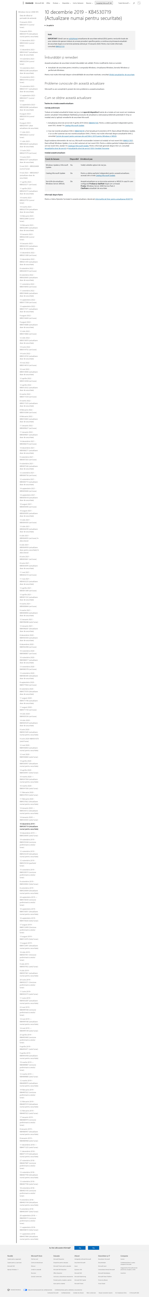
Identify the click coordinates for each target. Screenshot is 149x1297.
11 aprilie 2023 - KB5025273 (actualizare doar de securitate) (29, 191)
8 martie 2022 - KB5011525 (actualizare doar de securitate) (29, 403)
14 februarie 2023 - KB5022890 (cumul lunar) (27, 218)
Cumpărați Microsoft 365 (104, 3)
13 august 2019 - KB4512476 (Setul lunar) (29, 937)
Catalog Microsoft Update (74, 125)
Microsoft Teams (78, 1283)
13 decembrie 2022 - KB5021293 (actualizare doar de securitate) (29, 261)
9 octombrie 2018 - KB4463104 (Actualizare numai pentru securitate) (29, 1202)
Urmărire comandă (36, 1269)
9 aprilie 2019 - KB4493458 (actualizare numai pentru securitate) (29, 1055)
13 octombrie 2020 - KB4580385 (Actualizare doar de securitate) (29, 675)
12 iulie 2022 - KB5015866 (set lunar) (28, 332)
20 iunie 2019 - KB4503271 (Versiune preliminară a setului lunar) (28, 983)
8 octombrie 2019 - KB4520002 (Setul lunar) (29, 882)
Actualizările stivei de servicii (55, 148)
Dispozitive (65, 3)
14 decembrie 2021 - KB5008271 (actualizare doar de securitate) (29, 450)
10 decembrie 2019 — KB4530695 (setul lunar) (29, 834)
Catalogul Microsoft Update (78, 146)
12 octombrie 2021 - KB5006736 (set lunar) (28, 473)
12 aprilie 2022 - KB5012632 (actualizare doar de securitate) (29, 387)
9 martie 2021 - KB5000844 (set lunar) (28, 604)
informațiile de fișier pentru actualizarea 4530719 (114, 199)
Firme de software (103, 1280)
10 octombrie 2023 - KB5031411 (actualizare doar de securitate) (29, 89)
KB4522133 (60, 46)
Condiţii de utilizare (78, 1293)
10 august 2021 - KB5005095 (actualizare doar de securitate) (29, 513)
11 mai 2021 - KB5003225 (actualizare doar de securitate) (29, 581)
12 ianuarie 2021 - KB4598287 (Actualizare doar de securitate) (29, 628)
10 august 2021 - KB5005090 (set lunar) (28, 505)
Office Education (57, 1273)
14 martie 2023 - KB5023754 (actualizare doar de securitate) (29, 209)
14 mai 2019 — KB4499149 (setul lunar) (29, 1029)
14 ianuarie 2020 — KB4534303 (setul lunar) (29, 818)
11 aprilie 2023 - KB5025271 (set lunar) (28, 183)
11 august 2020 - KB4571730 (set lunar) (28, 708)
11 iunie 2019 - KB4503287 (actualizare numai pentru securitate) (29, 1000)
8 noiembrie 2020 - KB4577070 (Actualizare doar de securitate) (29, 691)
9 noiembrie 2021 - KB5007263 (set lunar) (28, 458)
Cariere (122, 1259)
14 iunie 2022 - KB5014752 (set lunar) (28, 348)
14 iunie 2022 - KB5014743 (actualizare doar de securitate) (29, 356)
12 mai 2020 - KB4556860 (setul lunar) (29, 755)
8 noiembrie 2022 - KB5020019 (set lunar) (28, 269)
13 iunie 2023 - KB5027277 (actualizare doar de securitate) (29, 159)
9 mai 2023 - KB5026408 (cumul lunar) (29, 167)
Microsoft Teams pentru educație (62, 1266)
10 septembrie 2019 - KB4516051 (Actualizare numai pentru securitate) (29, 911)
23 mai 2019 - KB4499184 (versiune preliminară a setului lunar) (28, 1011)
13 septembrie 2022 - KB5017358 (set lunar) (28, 301)
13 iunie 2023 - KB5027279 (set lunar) (28, 151)
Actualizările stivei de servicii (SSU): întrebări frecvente (88, 148)
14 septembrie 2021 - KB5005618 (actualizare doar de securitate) (29, 497)
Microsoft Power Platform (105, 1276)
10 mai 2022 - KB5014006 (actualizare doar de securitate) (29, 372)
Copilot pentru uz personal (14, 1262)
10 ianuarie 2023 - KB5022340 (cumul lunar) (27, 237)
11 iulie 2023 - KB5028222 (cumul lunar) (27, 134)
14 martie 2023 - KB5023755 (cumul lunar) (27, 200)
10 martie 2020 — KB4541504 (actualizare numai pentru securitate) (29, 779)
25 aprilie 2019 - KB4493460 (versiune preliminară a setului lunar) (28, 1038)
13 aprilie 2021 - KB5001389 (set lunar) (28, 589)
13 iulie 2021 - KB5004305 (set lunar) (28, 521)
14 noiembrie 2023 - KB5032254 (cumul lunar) (27, 61)
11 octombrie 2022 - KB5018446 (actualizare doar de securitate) (29, 293)
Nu (93, 1248)
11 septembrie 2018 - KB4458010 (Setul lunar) (29, 1228)
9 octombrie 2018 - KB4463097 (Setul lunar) (29, 1210)
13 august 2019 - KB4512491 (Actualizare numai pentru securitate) (29, 945)
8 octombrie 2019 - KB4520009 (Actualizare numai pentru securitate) (29, 890)
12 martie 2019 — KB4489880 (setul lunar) (29, 1075)
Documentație (102, 1262)
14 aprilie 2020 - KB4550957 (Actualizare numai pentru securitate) (29, 763)
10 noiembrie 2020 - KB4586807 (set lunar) (28, 652)
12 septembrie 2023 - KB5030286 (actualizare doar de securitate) (29, 107)
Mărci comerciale (91, 1293)
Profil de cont (34, 1259)
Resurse (88, 3)
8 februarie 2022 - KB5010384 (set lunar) (28, 411)
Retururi (33, 1266)
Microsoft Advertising (80, 1276)
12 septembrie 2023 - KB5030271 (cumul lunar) (28, 98)
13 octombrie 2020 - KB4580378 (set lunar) (28, 667)
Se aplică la (50, 25)
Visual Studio (101, 1283)
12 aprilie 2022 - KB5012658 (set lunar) (28, 379)
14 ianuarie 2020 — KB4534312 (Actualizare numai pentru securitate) (29, 810)
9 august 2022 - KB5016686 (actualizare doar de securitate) (29, 324)
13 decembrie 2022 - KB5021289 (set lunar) (28, 253)
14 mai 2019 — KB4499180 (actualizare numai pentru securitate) (29, 1021)
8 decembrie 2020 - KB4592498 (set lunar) (28, 645)
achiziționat (73, 38)
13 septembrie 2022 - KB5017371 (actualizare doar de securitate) (29, 309)
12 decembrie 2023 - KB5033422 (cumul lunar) (28, 43)
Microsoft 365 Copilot (80, 1280)
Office (48, 3)
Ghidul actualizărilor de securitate (121, 74)
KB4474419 (79, 131)
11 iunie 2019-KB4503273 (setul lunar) (29, 992)
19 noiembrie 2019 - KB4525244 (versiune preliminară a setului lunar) (28, 843)
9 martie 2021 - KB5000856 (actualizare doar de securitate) (29, 613)
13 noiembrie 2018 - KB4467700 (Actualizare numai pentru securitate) (29, 1175)
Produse (55, 3)
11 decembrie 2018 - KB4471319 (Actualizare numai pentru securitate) (29, 1154)
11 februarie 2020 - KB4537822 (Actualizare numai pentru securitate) (29, 801)
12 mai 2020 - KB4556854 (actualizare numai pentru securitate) (29, 747)
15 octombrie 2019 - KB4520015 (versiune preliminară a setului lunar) (28, 873)
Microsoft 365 (39, 3)
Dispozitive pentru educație (60, 1262)
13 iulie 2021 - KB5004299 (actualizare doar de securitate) (29, 529)
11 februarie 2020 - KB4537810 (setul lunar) (29, 793)
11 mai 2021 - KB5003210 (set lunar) (28, 573)
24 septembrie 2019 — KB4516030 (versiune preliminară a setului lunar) (28, 901)
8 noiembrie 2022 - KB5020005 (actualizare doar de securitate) (29, 277)
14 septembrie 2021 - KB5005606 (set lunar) (28, 489)
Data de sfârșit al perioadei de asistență (28, 16)
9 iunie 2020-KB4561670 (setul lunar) (29, 739)
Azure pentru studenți (59, 1283)
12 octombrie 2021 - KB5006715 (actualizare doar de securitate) (29, 482)
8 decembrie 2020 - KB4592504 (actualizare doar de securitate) (29, 637)
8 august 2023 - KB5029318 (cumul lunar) (27, 116)
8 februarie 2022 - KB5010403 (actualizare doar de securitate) (29, 419)
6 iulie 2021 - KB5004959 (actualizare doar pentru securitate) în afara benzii (29, 549)
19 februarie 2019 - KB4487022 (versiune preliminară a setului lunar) (28, 1093)
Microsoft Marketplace (104, 1273)
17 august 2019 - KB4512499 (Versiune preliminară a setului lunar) (28, 928)
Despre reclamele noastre (105, 1293)
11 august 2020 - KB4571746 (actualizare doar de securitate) (29, 700)
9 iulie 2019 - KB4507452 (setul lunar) (29, 965)
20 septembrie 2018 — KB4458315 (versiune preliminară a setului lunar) (28, 1219)
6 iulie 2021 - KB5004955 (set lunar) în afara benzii (29, 538)
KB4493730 (93, 123)
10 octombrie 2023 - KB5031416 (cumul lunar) (27, 79)
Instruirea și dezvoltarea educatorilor (63, 1276)
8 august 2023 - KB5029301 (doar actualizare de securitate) (29, 125)
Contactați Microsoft (52, 1293)
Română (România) (16, 1290)
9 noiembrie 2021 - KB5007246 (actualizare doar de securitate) (29, 466)
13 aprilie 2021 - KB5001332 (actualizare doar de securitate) (29, 597)
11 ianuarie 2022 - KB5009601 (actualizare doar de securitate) (29, 434)
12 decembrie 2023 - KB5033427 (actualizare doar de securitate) (29, 52)
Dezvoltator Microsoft (104, 1259)
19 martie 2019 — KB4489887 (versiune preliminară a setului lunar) (28, 1066)
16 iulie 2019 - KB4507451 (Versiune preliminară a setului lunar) (28, 956)
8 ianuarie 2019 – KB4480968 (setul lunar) (29, 1139)
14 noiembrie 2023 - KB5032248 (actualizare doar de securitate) (29, 70)
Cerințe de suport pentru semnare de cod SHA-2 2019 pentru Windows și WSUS (86, 136)
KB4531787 (128, 140)
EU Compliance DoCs (121, 1293)
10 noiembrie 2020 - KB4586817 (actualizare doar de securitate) (29, 660)
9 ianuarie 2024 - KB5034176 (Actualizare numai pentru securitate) (29, 34)
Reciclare (33, 1273)
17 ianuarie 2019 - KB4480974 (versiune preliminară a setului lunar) (28, 1121)
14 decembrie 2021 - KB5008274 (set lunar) (28, 442)
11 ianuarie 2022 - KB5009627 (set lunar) (28, 426)
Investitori (123, 1273)
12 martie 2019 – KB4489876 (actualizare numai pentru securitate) (29, 1083)
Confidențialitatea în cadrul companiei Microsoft (128, 1263)
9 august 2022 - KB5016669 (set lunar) (28, 316)
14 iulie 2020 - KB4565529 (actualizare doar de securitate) (29, 723)
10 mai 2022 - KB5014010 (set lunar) (28, 363)
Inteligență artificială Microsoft (82, 1259)
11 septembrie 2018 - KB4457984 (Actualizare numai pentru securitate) (29, 1236)
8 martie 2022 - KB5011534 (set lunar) (28, 395)
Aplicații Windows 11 (13, 1269)
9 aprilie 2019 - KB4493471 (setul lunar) (29, 1047)
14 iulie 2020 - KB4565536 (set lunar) (28, 715)
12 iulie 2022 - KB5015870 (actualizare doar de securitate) (29, 340)
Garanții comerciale (36, 1276)
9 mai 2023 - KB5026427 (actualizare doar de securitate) (29, 175)
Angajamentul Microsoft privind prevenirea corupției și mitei (129, 1268)
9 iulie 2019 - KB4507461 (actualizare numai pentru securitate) (29, 973)
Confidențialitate (65, 1293)
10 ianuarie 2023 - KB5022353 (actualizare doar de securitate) (29, 246)
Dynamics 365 (78, 1269)
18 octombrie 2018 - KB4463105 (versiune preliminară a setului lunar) (28, 1192)
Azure (76, 1266)
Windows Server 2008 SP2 (28, 12)
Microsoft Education (58, 1259)
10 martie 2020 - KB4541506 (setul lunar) (29, 787)
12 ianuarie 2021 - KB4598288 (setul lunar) (29, 620)
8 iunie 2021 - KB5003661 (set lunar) (28, 557)
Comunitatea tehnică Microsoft (106, 1269)
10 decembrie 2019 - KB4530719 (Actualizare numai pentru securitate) (29, 826)
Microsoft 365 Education (59, 1269)
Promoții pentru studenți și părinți (62, 1280)
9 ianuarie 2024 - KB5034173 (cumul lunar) (27, 24)
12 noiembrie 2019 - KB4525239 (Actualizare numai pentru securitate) (29, 854)
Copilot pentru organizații (14, 1259)
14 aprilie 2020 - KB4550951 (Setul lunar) (29, 771)
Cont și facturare (78, 3)
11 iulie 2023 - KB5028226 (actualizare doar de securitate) (29, 144)
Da (80, 1248)
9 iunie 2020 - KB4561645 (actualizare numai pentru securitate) (29, 732)
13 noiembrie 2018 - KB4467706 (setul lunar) (29, 1182)
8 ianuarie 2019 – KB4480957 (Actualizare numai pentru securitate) (29, 1131)
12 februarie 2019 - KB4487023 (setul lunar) (29, 1111)
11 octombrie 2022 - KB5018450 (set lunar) (28, 285)
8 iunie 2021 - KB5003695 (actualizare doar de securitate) (29, 565)
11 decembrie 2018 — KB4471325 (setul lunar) (29, 1146)
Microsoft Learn (102, 1266)
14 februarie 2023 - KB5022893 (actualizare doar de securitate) (29, 227)
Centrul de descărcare (37, 1262)
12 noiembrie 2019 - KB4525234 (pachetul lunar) (28, 863)
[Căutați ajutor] (134, 2)
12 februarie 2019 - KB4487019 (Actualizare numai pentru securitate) (29, 1104)
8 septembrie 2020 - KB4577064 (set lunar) (28, 683)
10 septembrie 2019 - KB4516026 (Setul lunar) (29, 919)
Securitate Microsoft (79, 1262)
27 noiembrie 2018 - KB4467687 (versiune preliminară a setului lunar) (28, 1164)
